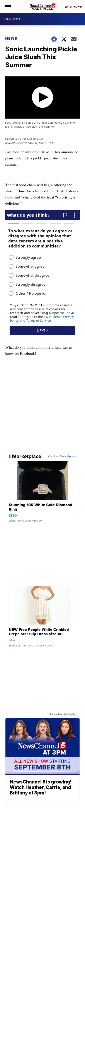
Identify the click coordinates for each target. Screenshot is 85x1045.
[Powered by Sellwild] (70, 714)
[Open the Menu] (7, 6)
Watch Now (72, 6)
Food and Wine (17, 197)
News (11, 38)
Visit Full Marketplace (62, 456)
